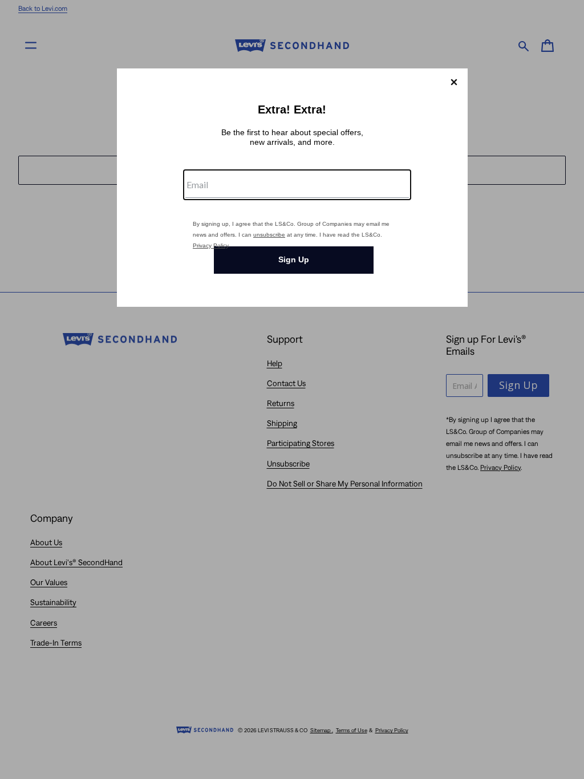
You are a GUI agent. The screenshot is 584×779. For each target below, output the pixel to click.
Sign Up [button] (293, 259)
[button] (454, 82)
